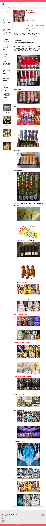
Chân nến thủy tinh (5, 80)
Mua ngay (40, 25)
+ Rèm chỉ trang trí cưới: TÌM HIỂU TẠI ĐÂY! (20, 441)
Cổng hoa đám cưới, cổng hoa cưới (7, 23)
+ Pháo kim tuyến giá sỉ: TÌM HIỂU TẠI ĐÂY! (20, 479)
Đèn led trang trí (5, 56)
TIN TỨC (38, 3)
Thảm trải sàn (4, 61)
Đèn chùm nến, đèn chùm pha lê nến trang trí (7, 33)
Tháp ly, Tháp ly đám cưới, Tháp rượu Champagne (7, 37)
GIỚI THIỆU (20, 3)
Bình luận (30, 30)
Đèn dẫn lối (4, 85)
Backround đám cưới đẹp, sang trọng (7, 71)
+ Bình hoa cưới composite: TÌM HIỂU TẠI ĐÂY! (20, 410)
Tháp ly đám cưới (5, 17)
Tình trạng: (28, 20)
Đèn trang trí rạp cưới (5, 87)
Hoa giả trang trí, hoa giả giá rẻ (7, 47)
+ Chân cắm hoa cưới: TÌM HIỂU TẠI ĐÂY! (19, 394)
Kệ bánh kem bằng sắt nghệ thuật (6, 68)
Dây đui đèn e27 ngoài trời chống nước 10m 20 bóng (6, 64)
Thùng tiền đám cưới (5, 39)
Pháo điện (4, 49)
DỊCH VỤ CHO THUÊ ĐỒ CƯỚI (32, 3)
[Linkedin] (33, 28)
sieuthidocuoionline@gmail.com (14, 0)
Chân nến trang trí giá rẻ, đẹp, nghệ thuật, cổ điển (7, 15)
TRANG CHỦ (15, 3)
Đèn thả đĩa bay (7, 125)
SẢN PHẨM (24, 3)
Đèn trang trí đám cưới (6, 41)
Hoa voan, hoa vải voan (6, 78)
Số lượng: (27, 22)
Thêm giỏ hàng (31, 25)
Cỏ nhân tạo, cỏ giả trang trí (6, 52)
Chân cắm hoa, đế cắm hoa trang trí (6, 30)
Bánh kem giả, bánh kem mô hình (6, 20)
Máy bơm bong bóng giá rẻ (6, 45)
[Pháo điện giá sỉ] (3, 3)
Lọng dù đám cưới (5, 54)
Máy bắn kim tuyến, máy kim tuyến (6, 43)
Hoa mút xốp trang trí (6, 59)
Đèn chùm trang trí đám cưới (7, 83)
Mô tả (26, 30)
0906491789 (7, 0)
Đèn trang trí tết (5, 76)
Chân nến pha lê (5, 73)
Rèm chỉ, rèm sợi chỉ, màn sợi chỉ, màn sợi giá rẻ (7, 27)
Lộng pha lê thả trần (7, 112)
